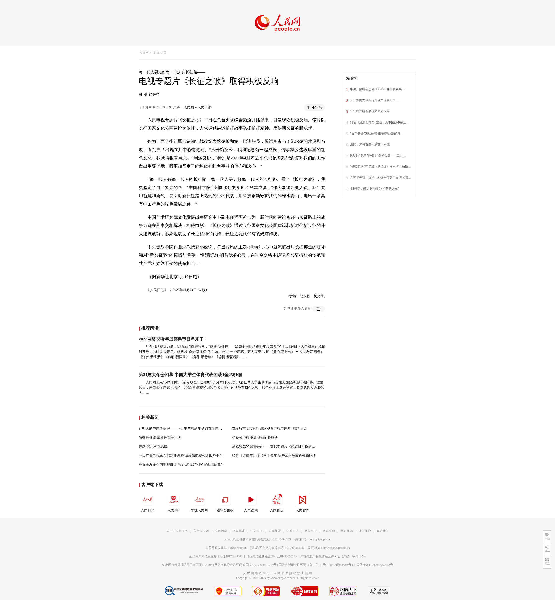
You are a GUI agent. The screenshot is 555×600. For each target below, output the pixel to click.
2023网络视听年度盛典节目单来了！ (173, 338)
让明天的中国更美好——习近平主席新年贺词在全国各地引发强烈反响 (192, 428)
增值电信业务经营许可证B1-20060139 (271, 556)
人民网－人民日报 (197, 107)
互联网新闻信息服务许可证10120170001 (215, 556)
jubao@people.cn (320, 539)
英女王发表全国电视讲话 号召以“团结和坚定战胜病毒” (180, 464)
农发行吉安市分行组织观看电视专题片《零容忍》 (270, 428)
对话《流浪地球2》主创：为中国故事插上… (379, 122)
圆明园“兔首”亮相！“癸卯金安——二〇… (378, 155)
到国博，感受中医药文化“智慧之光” (375, 188)
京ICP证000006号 (339, 564)
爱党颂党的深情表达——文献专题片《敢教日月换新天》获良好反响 (284, 446)
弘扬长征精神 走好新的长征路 (255, 437)
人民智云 (277, 510)
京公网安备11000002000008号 (373, 564)
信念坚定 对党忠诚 (153, 446)
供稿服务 (293, 531)
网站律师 (347, 531)
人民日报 (148, 510)
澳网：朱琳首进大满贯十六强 (370, 144)
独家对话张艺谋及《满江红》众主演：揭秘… (380, 166)
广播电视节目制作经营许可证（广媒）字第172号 (333, 556)
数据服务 (311, 531)
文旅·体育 (159, 52)
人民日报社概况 (177, 531)
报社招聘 (221, 531)
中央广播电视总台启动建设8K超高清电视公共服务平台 (181, 455)
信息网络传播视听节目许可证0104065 (187, 564)
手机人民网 (199, 510)
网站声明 (329, 531)
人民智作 (302, 510)
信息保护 (365, 531)
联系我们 (383, 531)
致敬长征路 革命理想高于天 (160, 437)
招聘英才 (239, 531)
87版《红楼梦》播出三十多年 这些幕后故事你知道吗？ (274, 455)
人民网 (144, 52)
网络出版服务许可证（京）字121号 (302, 564)
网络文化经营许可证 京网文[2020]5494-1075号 (245, 564)
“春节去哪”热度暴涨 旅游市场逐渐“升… (376, 133)
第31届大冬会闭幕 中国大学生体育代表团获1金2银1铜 (190, 374)
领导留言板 (225, 510)
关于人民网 (201, 531)
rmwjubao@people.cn (336, 547)
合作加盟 (275, 531)
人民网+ (173, 510)
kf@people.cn (238, 547)
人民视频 (251, 510)
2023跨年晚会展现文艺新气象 (370, 111)
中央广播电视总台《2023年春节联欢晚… (377, 89)
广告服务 (257, 531)
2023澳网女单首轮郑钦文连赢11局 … (375, 100)
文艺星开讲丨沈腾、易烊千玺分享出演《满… (380, 177)
